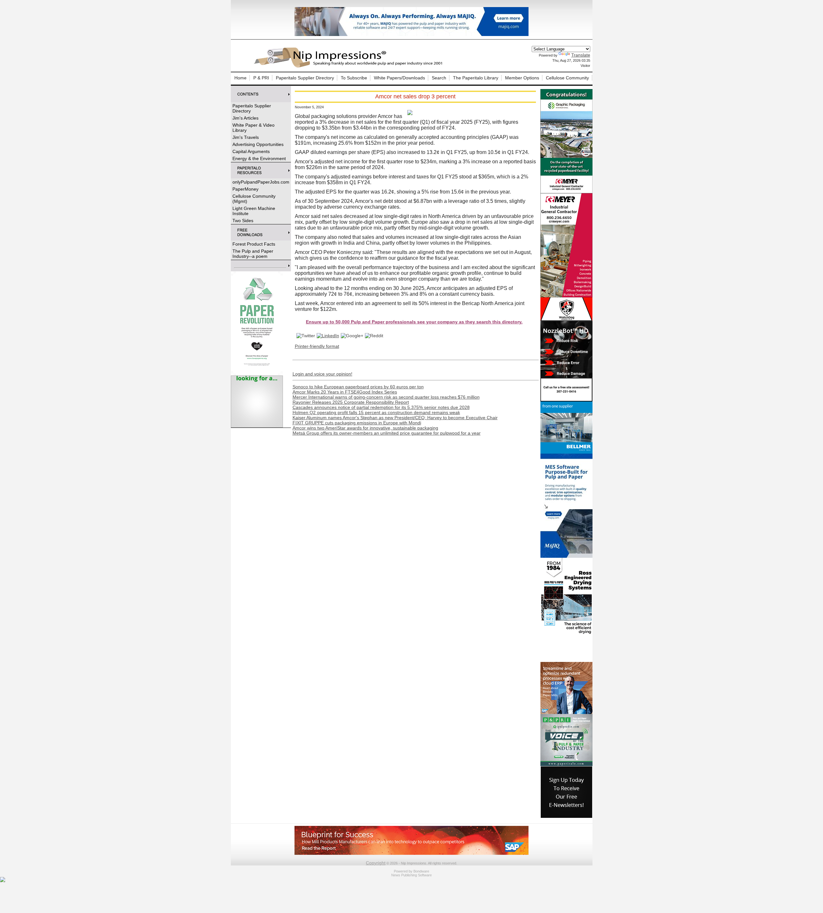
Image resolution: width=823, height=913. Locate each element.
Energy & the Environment (259, 158)
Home (240, 77)
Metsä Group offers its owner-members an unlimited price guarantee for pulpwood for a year (387, 433)
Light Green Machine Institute (253, 211)
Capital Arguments (251, 151)
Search (439, 77)
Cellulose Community (567, 77)
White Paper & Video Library (253, 127)
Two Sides (242, 220)
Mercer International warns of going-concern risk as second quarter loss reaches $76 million (386, 397)
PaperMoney (245, 189)
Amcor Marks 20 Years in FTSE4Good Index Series (345, 391)
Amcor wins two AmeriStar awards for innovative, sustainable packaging (365, 427)
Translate (580, 55)
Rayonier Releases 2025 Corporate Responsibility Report (351, 402)
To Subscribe (354, 77)
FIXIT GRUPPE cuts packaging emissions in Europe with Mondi (357, 422)
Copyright (375, 862)
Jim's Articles (245, 118)
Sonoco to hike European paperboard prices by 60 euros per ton (358, 386)
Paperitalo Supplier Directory (305, 77)
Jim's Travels (245, 137)
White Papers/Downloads (399, 77)
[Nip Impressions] (349, 66)
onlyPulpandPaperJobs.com (260, 182)
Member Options (522, 77)
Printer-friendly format (317, 346)
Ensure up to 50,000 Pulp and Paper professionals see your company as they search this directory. (369, 321)
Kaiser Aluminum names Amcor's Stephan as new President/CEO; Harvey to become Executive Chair (395, 417)
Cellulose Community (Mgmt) (254, 199)
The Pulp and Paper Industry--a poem (252, 254)
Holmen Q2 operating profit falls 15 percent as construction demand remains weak (376, 412)
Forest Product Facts (253, 244)
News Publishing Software (411, 875)
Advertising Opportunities (258, 144)
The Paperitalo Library (475, 77)
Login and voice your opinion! (322, 373)
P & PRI (261, 77)
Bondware (421, 871)
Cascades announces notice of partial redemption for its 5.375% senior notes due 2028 (381, 407)
